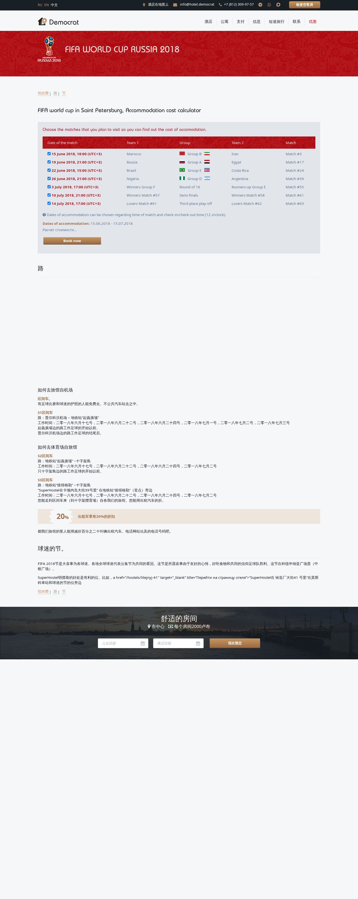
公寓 (224, 21)
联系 (297, 21)
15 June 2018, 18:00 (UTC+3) (77, 153)
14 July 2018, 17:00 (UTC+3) (76, 203)
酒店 (208, 21)
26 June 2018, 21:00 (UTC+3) (77, 178)
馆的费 (43, 93)
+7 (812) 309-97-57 (239, 4)
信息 (257, 21)
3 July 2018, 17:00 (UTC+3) (75, 186)
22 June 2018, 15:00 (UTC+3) (77, 170)
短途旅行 (276, 21)
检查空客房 (304, 4)
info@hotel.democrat (196, 4)
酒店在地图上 (158, 4)
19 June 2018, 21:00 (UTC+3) (77, 162)
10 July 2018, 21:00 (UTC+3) (76, 195)
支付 (241, 21)
